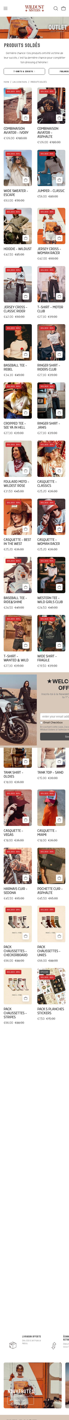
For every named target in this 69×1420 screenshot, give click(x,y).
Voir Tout (20, 1400)
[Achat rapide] (25, 117)
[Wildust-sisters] (34, 8)
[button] (55, 8)
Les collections (20, 82)
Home (6, 82)
